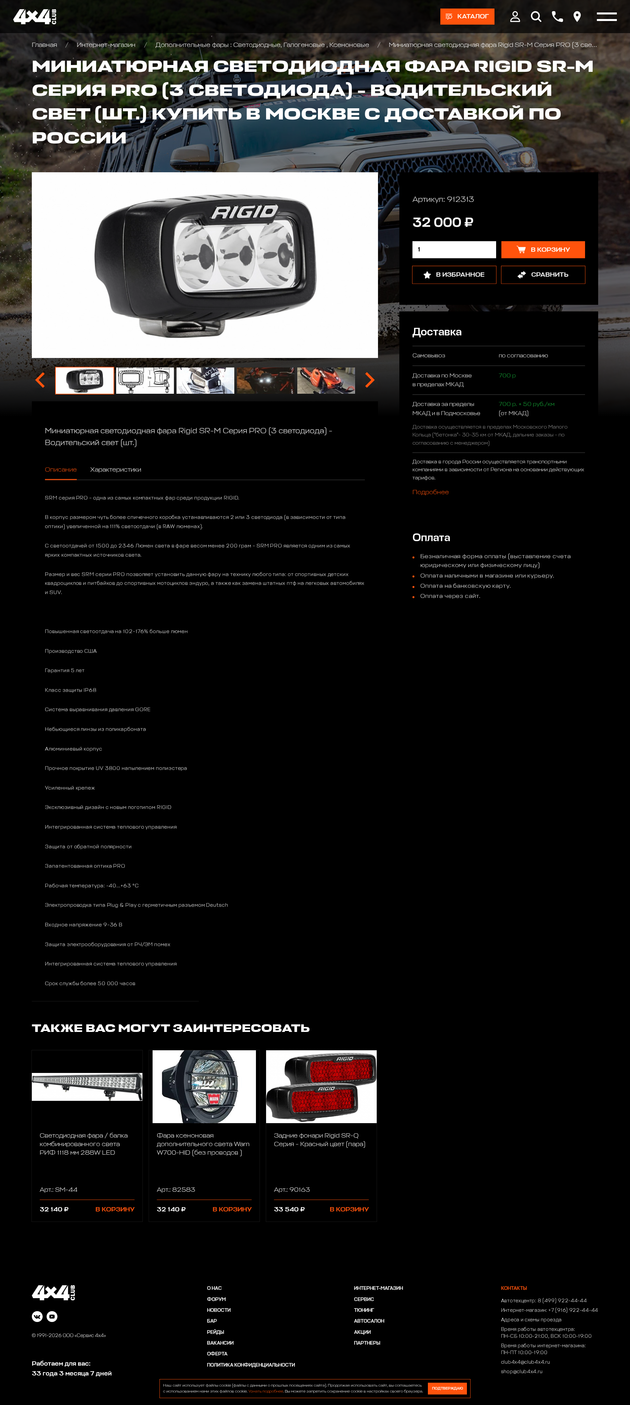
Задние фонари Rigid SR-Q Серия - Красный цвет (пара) (320, 1139)
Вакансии (220, 1343)
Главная (45, 45)
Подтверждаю (447, 1388)
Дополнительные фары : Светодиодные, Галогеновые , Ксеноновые (262, 45)
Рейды (215, 1332)
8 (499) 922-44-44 (562, 1301)
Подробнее (430, 492)
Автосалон (369, 1321)
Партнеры (367, 1343)
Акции (362, 1332)
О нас (214, 1288)
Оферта (217, 1354)
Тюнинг (364, 1310)
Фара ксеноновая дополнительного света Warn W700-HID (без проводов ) (203, 1144)
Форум (216, 1299)
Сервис (364, 1299)
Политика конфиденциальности (251, 1365)
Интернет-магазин (106, 45)
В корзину (115, 1209)
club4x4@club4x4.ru (525, 1362)
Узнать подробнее (265, 1392)
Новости (219, 1310)
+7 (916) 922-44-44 (573, 1310)
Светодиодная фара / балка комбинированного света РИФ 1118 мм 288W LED (84, 1144)
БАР (212, 1321)
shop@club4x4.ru (522, 1372)
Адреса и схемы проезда (531, 1320)
